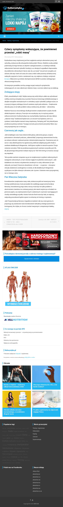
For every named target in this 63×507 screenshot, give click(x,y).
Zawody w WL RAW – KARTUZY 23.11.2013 (47, 221)
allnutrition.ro (36, 485)
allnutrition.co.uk (37, 491)
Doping (35, 434)
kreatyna (5, 441)
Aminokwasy (11, 428)
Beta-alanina (4, 431)
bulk (7, 435)
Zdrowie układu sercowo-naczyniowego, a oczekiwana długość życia (14, 412)
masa (23, 441)
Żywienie (18, 463)
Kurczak (18, 441)
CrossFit (19, 435)
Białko (10, 431)
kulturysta (12, 441)
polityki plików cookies (29, 357)
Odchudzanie (7, 448)
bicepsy (7, 79)
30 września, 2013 (9, 57)
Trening (20, 460)
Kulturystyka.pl (18, 57)
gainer (8, 438)
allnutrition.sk (36, 480)
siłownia (25, 457)
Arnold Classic (19, 428)
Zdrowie (35, 436)
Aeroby (4, 428)
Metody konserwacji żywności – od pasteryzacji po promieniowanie (23, 332)
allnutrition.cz (36, 477)
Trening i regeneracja (39, 428)
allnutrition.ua (36, 488)
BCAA (27, 428)
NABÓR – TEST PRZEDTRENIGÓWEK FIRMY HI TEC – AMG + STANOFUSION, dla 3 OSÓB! (17, 222)
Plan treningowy (7, 454)
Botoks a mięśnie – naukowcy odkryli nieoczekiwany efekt (14, 386)
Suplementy (14, 460)
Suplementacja (37, 439)
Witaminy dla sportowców (11, 340)
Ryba (19, 457)
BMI (25, 431)
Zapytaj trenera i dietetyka (31, 258)
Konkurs (22, 438)
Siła (22, 457)
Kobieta (16, 438)
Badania (24, 428)
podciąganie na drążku (17, 454)
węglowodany (27, 460)
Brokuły (3, 435)
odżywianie (17, 448)
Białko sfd (7, 335)
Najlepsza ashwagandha (11, 343)
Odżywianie (36, 431)
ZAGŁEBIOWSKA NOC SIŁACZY (8, 462)
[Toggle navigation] (4, 36)
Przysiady (8, 457)
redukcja (14, 457)
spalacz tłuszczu (16, 316)
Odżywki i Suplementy (17, 451)
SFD (5, 337)
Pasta (27, 451)
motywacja (11, 445)
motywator (23, 444)
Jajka (12, 438)
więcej (7, 209)
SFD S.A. (36, 504)
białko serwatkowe (19, 431)
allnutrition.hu (36, 482)
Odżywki (18, 353)
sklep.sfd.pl (36, 471)
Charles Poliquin (12, 435)
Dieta (24, 435)
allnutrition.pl (36, 474)
